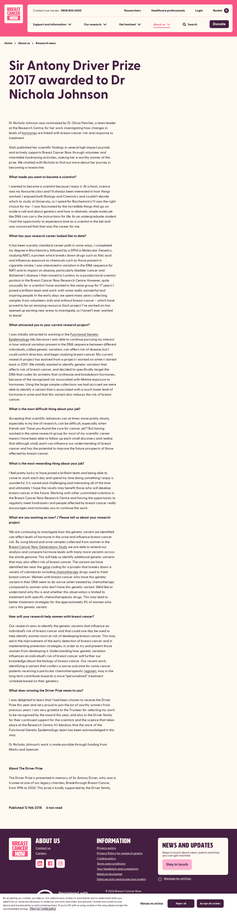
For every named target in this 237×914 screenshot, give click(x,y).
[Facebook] (50, 863)
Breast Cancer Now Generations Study (38, 547)
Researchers (132, 10)
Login (199, 10)
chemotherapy (67, 572)
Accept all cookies (210, 904)
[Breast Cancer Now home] (13, 13)
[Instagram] (60, 863)
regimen (90, 671)
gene (46, 567)
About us (24, 43)
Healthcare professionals (168, 10)
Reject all (181, 904)
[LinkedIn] (40, 863)
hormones (29, 133)
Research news (46, 43)
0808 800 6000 (71, 10)
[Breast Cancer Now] (20, 849)
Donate (219, 24)
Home (8, 43)
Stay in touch (177, 864)
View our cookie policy (42, 909)
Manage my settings (177, 878)
